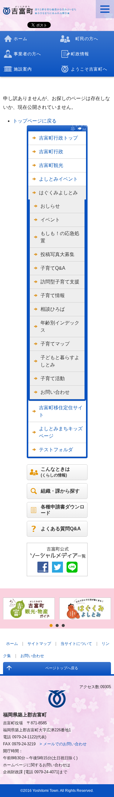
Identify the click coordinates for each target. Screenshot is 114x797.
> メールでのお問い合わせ (63, 744)
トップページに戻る (35, 120)
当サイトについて (76, 643)
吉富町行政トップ (58, 137)
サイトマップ (39, 643)
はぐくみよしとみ (58, 192)
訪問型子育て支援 (59, 281)
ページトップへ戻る (61, 668)
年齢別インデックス (59, 326)
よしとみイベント (58, 179)
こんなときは (55, 471)
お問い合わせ (55, 392)
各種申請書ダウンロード (63, 509)
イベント (50, 219)
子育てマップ (55, 343)
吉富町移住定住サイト (61, 411)
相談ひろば (52, 309)
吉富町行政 (51, 151)
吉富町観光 (51, 165)
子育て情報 (52, 295)
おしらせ (50, 206)
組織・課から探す (60, 491)
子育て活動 (52, 378)
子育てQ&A (52, 268)
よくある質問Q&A (61, 528)
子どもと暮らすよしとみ (59, 361)
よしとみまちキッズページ (61, 432)
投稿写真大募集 (57, 254)
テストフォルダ (56, 449)
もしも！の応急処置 (59, 237)
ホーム (12, 643)
